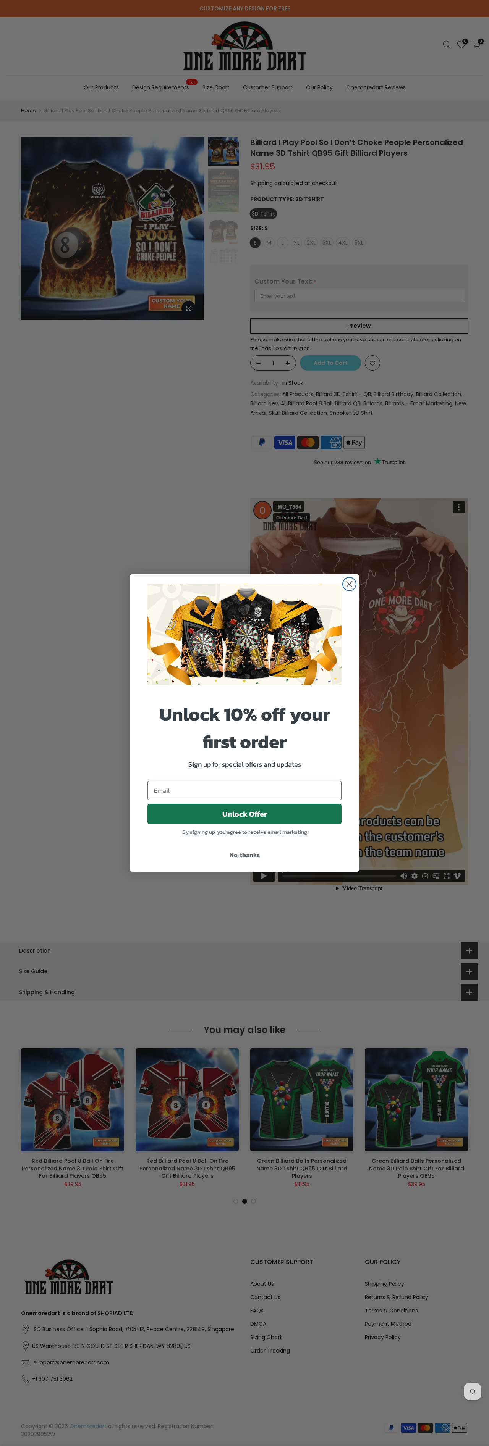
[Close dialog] (349, 584)
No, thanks (245, 854)
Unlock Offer (244, 814)
